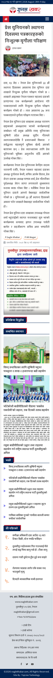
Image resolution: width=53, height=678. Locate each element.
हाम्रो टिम (27, 625)
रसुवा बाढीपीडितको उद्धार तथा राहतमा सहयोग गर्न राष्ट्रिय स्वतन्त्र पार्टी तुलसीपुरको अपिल (25, 449)
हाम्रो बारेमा (27, 630)
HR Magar (31, 237)
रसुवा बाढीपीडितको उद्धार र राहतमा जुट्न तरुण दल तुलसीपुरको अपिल (27, 506)
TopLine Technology (30, 675)
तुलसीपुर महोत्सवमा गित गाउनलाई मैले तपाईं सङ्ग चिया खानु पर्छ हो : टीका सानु (30, 548)
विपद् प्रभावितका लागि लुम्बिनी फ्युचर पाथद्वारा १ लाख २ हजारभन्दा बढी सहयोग (25, 369)
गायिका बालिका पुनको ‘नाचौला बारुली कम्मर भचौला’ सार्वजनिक (29, 517)
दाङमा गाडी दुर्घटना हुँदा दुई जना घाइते (30, 557)
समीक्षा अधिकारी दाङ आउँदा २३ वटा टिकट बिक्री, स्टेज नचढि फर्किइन (29, 537)
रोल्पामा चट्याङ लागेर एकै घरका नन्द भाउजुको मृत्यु (29, 570)
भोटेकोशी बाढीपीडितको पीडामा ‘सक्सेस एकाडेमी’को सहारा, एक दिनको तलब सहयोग (26, 408)
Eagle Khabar (13, 237)
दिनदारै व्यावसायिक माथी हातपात (28, 579)
